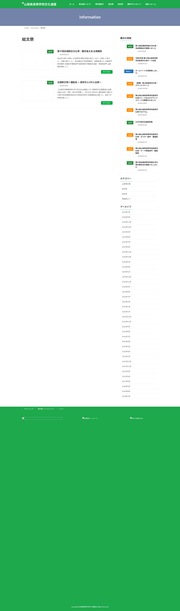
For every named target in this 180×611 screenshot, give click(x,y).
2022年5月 (126, 346)
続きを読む (106, 72)
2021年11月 (126, 366)
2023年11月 (126, 282)
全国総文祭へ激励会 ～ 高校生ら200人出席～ (79, 82)
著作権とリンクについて (46, 409)
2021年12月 (126, 361)
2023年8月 (126, 292)
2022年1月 (126, 356)
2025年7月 (126, 242)
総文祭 (124, 189)
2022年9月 (126, 327)
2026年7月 (126, 212)
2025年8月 (126, 237)
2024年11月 (126, 252)
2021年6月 (126, 376)
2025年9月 (126, 232)
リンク (61, 409)
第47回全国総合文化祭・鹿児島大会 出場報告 (79, 51)
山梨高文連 (126, 184)
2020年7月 (126, 396)
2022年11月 (126, 322)
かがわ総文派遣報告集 (144, 122)
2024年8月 (126, 267)
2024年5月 (126, 272)
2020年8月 (126, 391)
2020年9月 (126, 386)
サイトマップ (28, 409)
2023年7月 (126, 297)
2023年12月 (126, 277)
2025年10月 (126, 227)
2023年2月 (126, 307)
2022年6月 (126, 342)
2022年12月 (126, 317)
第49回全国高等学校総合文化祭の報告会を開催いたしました (146, 164)
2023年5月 (126, 302)
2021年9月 (126, 371)
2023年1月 (126, 312)
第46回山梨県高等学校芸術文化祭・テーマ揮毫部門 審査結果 (146, 150)
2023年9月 (126, 287)
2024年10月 (126, 257)
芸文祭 (124, 194)
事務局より (126, 199)
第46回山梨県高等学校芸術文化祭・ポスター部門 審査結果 (146, 136)
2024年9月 (126, 262)
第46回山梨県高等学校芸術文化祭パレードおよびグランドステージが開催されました (146, 97)
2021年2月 (126, 381)
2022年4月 (126, 351)
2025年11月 (126, 222)
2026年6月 (126, 217)
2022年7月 (126, 336)
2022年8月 (126, 331)
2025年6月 (126, 247)
